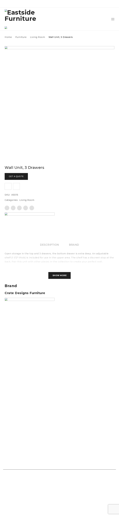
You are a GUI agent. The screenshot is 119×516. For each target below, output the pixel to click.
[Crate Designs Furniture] (30, 223)
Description (49, 244)
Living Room (37, 37)
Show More (60, 275)
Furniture (21, 37)
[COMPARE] (16, 186)
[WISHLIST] (8, 186)
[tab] (49, 245)
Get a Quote (16, 176)
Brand (74, 244)
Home (8, 37)
